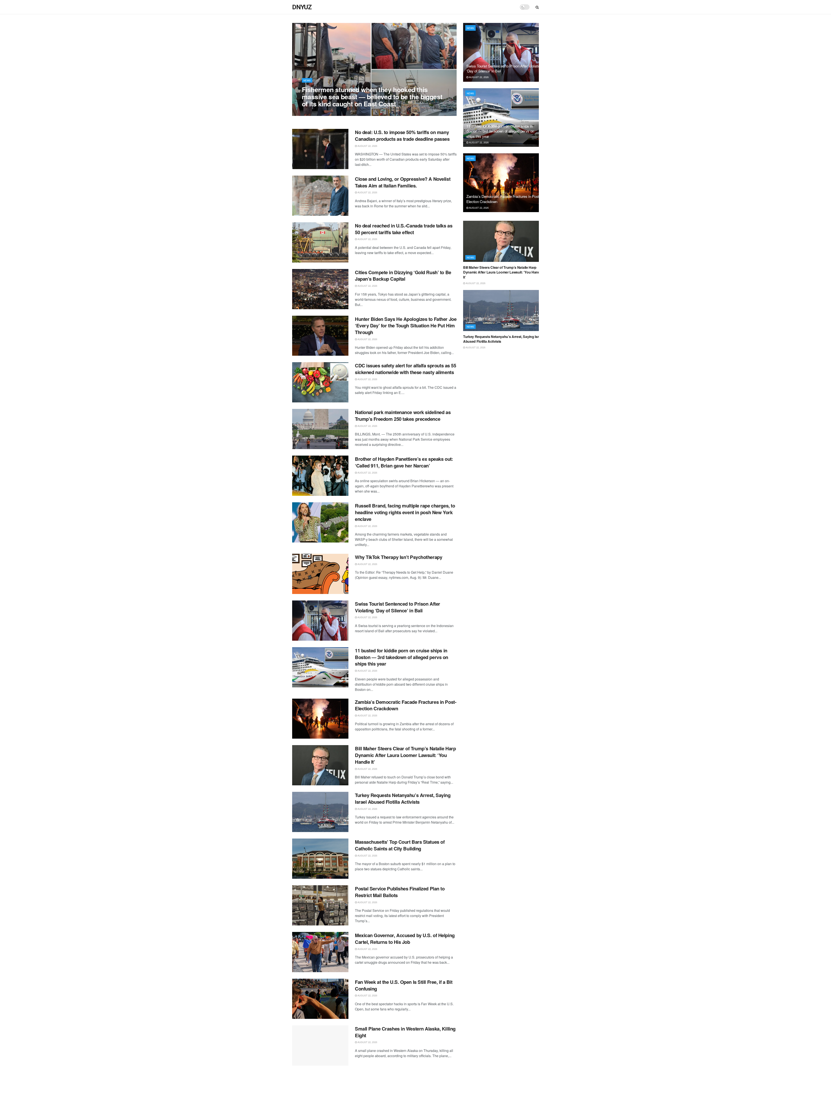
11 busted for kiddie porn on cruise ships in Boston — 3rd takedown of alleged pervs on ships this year (401, 657)
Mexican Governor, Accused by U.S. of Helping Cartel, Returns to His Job (405, 938)
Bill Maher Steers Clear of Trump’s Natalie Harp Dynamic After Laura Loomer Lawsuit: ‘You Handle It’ (405, 755)
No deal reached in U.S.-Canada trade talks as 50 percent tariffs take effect (403, 229)
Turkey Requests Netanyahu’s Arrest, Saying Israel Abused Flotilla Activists (403, 798)
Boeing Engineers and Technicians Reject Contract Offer (399, 1078)
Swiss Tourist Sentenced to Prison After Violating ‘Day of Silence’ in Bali (397, 607)
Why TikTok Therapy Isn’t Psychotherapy (398, 557)
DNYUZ (302, 7)
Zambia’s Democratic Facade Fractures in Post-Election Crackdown (405, 705)
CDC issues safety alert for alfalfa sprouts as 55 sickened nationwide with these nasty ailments (405, 369)
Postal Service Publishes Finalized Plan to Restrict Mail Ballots (400, 892)
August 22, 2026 (314, 112)
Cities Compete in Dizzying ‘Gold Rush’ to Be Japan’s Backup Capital (403, 275)
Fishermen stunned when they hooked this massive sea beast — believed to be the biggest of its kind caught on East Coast (372, 96)
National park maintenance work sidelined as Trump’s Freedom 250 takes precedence (403, 415)
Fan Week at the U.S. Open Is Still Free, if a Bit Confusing (403, 985)
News (307, 80)
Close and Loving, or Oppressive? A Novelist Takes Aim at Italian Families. (402, 182)
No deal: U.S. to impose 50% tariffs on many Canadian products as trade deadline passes (402, 135)
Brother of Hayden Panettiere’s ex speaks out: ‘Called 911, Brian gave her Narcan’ (404, 462)
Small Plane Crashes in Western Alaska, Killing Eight (405, 1032)
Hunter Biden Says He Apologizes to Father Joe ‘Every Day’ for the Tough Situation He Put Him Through (405, 325)
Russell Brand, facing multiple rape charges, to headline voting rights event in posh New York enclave (405, 512)
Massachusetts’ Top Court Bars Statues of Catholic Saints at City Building (399, 845)
